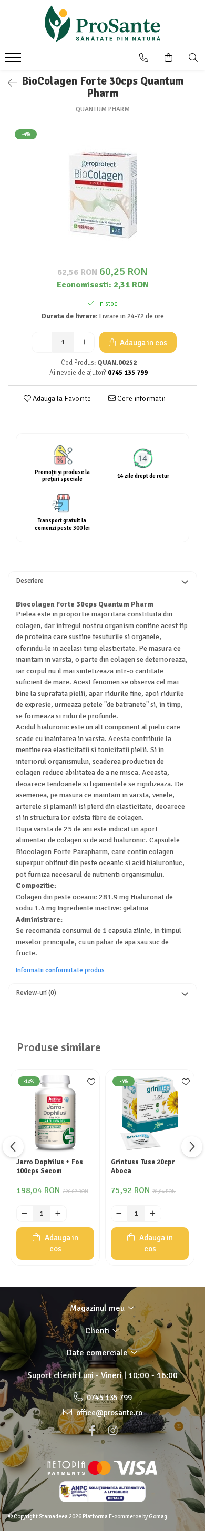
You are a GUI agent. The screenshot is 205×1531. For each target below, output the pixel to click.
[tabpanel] (102, 193)
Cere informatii (141, 398)
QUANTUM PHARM (103, 109)
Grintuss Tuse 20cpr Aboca (143, 1166)
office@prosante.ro (108, 1412)
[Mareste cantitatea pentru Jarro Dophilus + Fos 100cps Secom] (58, 1213)
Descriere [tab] (30, 581)
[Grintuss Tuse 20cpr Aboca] (150, 1114)
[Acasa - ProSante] (102, 23)
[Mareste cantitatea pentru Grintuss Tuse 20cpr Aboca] (153, 1213)
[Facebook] (92, 1430)
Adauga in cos (142, 342)
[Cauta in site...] (193, 57)
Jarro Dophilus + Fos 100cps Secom (49, 1166)
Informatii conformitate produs (60, 970)
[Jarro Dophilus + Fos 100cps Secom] (55, 1114)
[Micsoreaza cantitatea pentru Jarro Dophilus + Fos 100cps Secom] (24, 1213)
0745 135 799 (108, 1397)
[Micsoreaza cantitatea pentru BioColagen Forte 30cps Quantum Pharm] (42, 342)
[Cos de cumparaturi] (168, 57)
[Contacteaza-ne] (144, 57)
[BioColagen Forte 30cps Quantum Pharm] (102, 193)
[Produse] (14, 60)
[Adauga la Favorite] (88, 1082)
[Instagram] (113, 1430)
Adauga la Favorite (61, 398)
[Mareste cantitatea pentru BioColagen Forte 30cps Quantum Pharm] (84, 342)
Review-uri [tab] (36, 993)
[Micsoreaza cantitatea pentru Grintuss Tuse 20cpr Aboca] (119, 1213)
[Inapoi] (8, 83)
